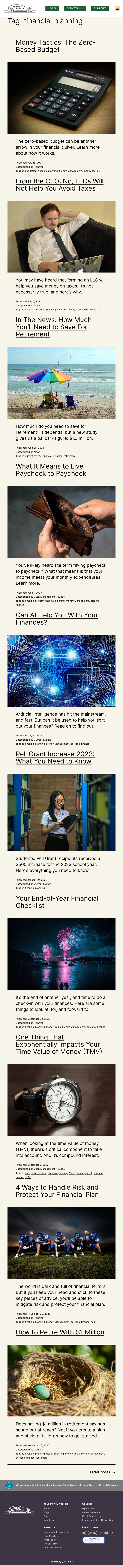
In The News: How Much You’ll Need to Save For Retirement (54, 327)
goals (49, 1453)
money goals (53, 1026)
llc (91, 309)
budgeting (31, 170)
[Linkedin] (84, 1533)
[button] (117, 8)
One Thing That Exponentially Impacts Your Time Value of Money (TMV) (59, 1044)
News (37, 451)
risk (93, 1321)
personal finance (80, 743)
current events (33, 455)
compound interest (35, 1173)
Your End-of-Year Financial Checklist (57, 901)
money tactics (92, 170)
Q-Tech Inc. (67, 1562)
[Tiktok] (112, 1533)
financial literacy (34, 600)
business (30, 309)
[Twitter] (90, 1533)
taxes (97, 309)
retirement (70, 455)
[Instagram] (101, 1533)
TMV (28, 1177)
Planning (39, 166)
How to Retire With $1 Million (60, 1332)
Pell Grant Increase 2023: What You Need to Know (55, 757)
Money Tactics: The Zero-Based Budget (56, 45)
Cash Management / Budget (50, 596)
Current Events (42, 739)
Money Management (70, 170)
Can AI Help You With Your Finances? (57, 618)
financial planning (48, 170)
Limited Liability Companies (73, 309)
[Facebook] (95, 1533)
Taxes (37, 305)
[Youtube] (106, 1533)
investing (59, 1453)
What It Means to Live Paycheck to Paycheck (51, 469)
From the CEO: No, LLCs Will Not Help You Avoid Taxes (60, 184)
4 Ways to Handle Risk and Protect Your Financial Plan (57, 1190)
